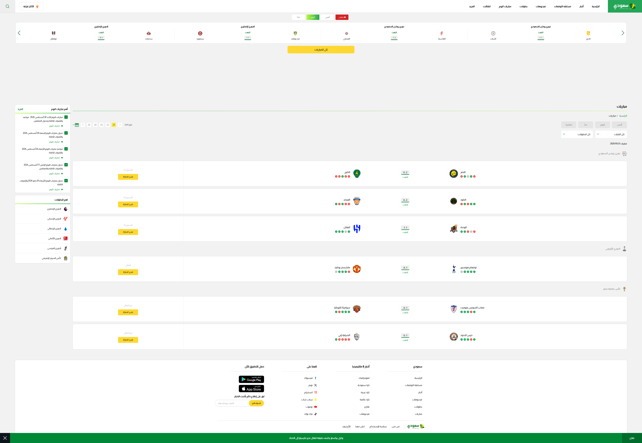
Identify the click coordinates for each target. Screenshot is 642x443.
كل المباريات (321, 49)
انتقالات (487, 6)
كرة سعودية (363, 385)
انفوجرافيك (364, 378)
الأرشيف (346, 426)
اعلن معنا (360, 426)
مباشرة (569, 124)
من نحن (396, 426)
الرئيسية (596, 6)
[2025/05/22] (82, 125)
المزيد (20, 109)
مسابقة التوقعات (413, 385)
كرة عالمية (364, 399)
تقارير (366, 406)
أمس (327, 17)
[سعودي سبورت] (625, 6)
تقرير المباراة (128, 177)
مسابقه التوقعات (562, 6)
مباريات (418, 414)
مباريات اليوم (505, 6)
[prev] (623, 32)
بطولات (523, 6)
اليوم (313, 17)
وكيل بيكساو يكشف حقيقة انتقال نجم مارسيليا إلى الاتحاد (316, 438)
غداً (298, 17)
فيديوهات (541, 6)
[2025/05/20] (120, 125)
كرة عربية (365, 392)
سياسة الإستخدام (378, 426)
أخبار (581, 6)
